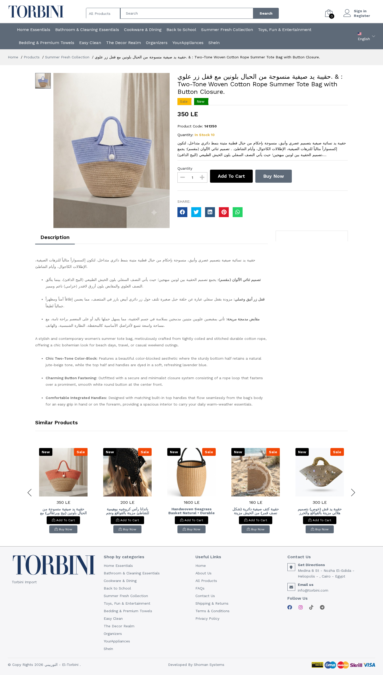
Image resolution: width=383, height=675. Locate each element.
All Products (206, 581)
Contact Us (205, 596)
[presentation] (30, 492)
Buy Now (273, 176)
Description (55, 237)
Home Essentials (33, 29)
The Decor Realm (123, 42)
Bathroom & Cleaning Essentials (87, 29)
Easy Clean (90, 42)
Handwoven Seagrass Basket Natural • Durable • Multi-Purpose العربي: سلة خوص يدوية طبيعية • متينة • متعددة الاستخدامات (191, 511)
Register (362, 16)
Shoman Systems (209, 664)
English (364, 39)
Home (13, 57)
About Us (203, 573)
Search (266, 13)
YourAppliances (187, 42)
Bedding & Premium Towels (46, 42)
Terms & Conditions (212, 611)
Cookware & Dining (143, 29)
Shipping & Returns (211, 603)
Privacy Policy (207, 618)
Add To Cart (231, 176)
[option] (111, 150)
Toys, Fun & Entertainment (284, 29)
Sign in (360, 11)
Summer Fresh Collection (227, 29)
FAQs (200, 588)
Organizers (157, 42)
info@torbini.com (313, 590)
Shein (214, 42)
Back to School (181, 29)
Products (32, 57)
